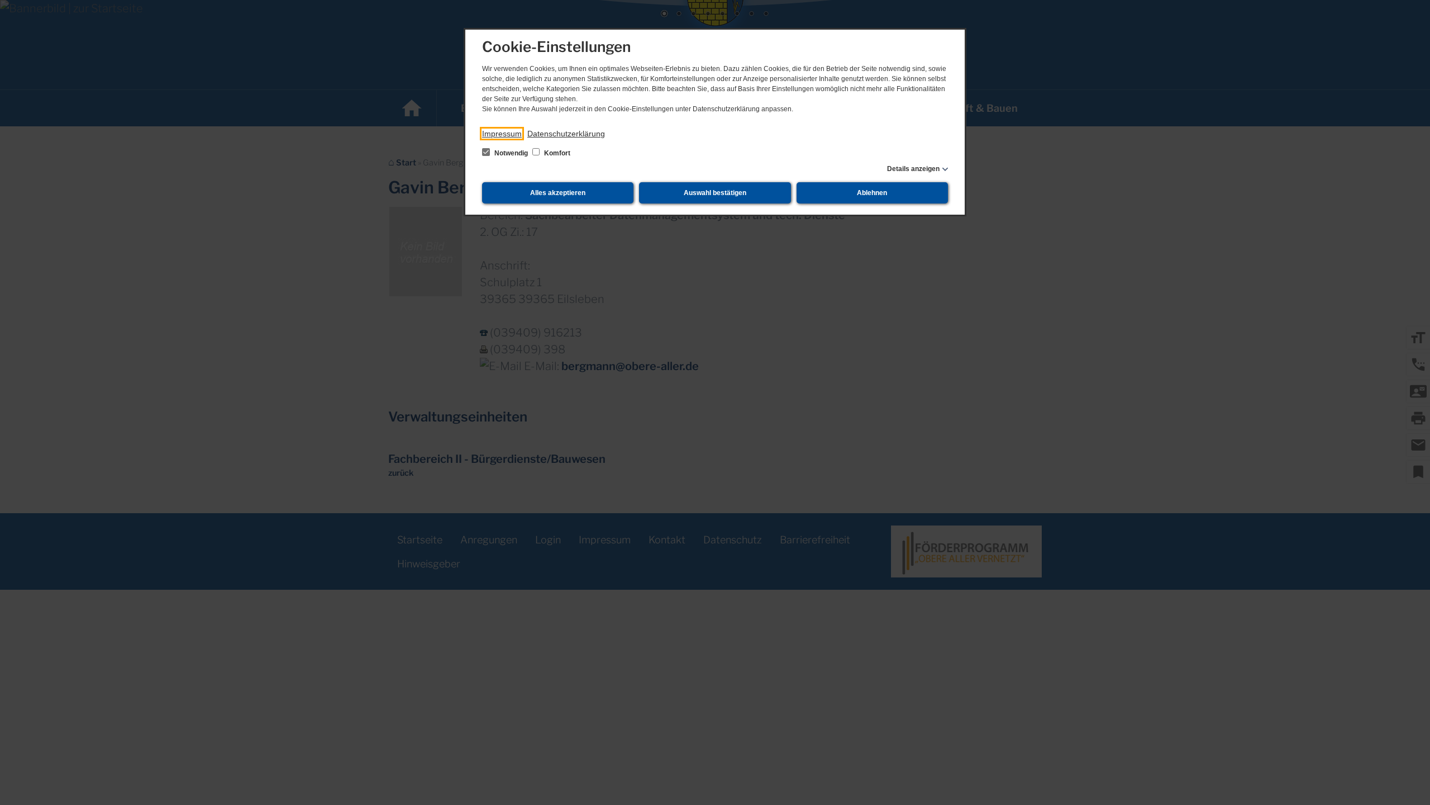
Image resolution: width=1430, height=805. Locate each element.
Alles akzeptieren (557, 193)
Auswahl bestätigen (715, 193)
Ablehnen (872, 193)
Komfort (556, 153)
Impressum (502, 133)
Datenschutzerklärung (566, 133)
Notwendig (511, 153)
